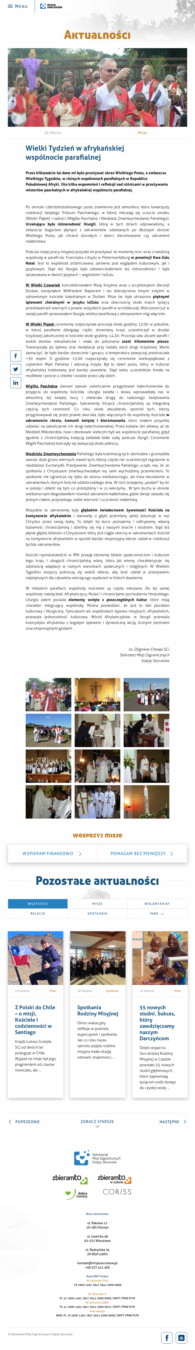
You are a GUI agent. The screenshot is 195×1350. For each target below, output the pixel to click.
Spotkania (98, 913)
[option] (35, 1014)
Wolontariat (157, 904)
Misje (97, 904)
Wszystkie (38, 904)
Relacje (37, 913)
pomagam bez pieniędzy (138, 853)
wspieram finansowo (48, 853)
